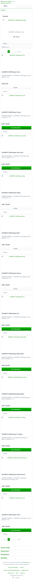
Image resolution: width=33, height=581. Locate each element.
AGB (17, 573)
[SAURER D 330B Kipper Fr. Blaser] (16, 424)
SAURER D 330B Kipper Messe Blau (13, 354)
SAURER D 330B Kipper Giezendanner (13, 474)
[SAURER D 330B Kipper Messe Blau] (16, 343)
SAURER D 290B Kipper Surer (11, 72)
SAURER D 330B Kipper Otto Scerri (12, 152)
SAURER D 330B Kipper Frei (10, 313)
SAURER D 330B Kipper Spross (11, 273)
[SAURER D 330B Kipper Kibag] (16, 182)
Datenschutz (11, 573)
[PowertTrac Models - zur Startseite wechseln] (8, 2)
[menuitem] (4, 6)
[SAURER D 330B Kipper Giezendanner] (16, 464)
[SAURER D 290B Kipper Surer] (16, 61)
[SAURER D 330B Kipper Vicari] (16, 504)
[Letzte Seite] (15, 51)
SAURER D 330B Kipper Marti (11, 233)
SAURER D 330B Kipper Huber (16, 32)
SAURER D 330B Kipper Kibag (11, 193)
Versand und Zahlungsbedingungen (11, 570)
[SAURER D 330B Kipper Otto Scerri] (16, 142)
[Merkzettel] (22, 6)
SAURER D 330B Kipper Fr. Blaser (12, 434)
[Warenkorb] (30, 6)
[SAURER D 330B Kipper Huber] (16, 24)
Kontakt (22, 567)
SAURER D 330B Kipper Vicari (11, 515)
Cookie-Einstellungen (13, 567)
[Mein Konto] (26, 6)
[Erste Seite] (2, 51)
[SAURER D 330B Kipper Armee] (16, 102)
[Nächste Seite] (11, 51)
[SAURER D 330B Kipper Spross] (16, 263)
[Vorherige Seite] (6, 51)
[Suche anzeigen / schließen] (18, 6)
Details (15, 87)
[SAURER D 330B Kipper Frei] (16, 303)
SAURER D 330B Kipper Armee (11, 112)
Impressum (22, 573)
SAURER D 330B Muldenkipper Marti (13, 394)
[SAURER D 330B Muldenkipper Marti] (16, 383)
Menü (5, 6)
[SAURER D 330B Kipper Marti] (16, 222)
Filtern (5, 43)
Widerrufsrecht (25, 570)
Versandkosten (26, 562)
